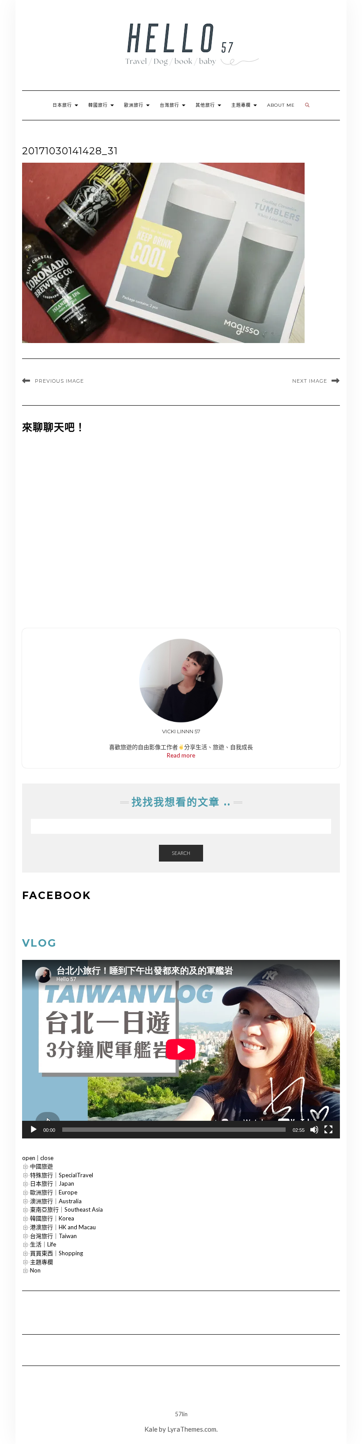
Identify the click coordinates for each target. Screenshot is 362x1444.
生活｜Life (43, 1244)
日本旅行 (63, 105)
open (28, 1157)
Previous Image (59, 381)
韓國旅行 (98, 105)
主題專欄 (242, 105)
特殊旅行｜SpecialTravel (61, 1175)
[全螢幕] (328, 1129)
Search (181, 853)
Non (35, 1270)
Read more (181, 755)
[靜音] (314, 1129)
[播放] (33, 1129)
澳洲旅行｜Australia (56, 1201)
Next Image (309, 381)
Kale (151, 1429)
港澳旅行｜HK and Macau (63, 1227)
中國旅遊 (41, 1166)
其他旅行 (206, 105)
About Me (281, 105)
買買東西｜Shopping (56, 1253)
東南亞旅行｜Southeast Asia (66, 1209)
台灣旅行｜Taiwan (53, 1235)
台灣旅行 (170, 105)
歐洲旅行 (134, 105)
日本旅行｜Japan (52, 1183)
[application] (181, 1049)
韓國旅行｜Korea (52, 1218)
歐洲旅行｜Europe (53, 1192)
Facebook (56, 895)
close (46, 1157)
